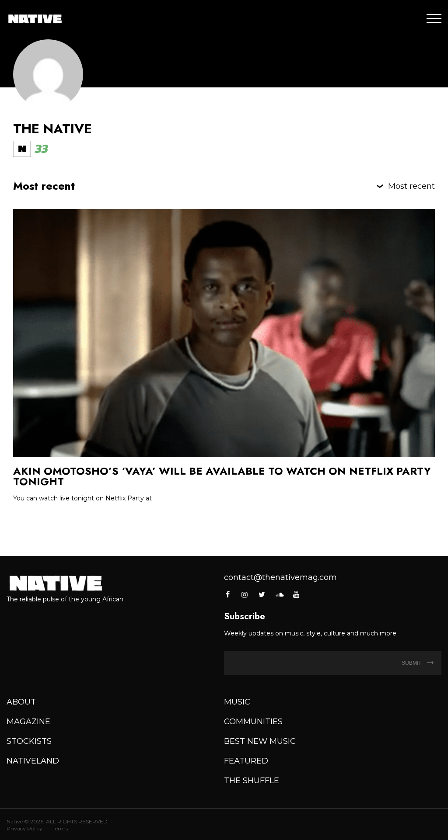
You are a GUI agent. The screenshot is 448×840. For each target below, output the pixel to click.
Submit (412, 663)
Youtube (296, 594)
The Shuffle (251, 780)
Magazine (28, 721)
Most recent (411, 186)
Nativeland (33, 761)
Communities (253, 721)
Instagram (244, 594)
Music (237, 702)
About (21, 702)
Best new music (260, 741)
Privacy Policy (24, 828)
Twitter (262, 594)
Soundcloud (279, 594)
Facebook (228, 594)
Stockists (29, 741)
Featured (246, 761)
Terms (60, 828)
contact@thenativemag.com (280, 577)
